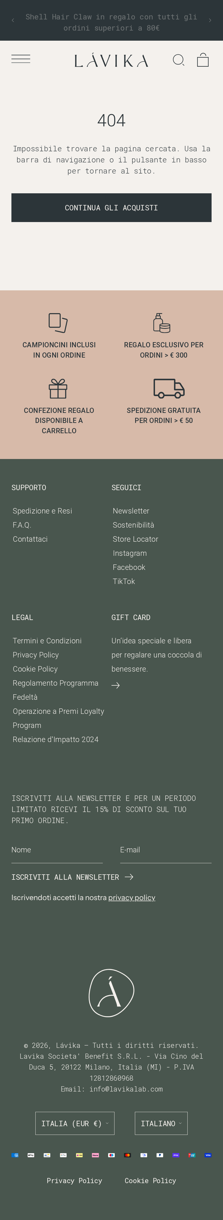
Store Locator (135, 539)
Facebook (129, 567)
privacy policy (131, 897)
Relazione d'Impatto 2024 (55, 739)
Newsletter (131, 511)
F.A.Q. (22, 525)
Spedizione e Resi (42, 511)
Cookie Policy (35, 669)
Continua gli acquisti (111, 207)
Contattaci (30, 539)
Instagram (130, 553)
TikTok (124, 581)
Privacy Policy (36, 655)
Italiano (158, 1123)
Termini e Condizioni (47, 641)
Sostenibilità (133, 525)
